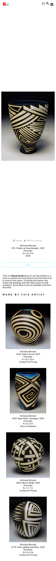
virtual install (34, 241)
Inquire (28, 265)
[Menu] (51, 4)
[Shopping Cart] (43, 3)
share (18, 241)
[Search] (47, 3)
